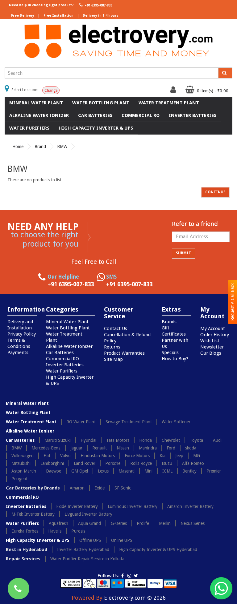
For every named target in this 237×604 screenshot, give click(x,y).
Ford (171, 447)
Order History (214, 334)
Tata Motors (117, 440)
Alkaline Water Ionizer (39, 115)
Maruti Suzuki (57, 440)
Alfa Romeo (193, 463)
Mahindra (148, 447)
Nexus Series (193, 523)
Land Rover (84, 463)
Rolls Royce (141, 463)
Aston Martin (23, 471)
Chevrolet (171, 440)
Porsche (112, 463)
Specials (170, 352)
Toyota (196, 440)
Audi (217, 440)
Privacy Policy (21, 334)
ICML (167, 471)
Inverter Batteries (192, 115)
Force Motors (137, 455)
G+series (119, 523)
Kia (162, 455)
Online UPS (121, 540)
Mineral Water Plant (36, 103)
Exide (99, 487)
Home (17, 146)
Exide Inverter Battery (77, 506)
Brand (40, 146)
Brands (169, 321)
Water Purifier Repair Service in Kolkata (87, 558)
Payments (17, 352)
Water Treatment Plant (169, 103)
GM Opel (79, 471)
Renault (99, 447)
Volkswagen (22, 455)
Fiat (47, 455)
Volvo (65, 455)
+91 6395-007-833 (98, 5)
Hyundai (88, 440)
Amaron (77, 487)
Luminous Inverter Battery (132, 506)
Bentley (189, 471)
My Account (212, 328)
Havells (54, 531)
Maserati (126, 471)
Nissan (123, 447)
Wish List (209, 341)
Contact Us (115, 328)
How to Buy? (175, 358)
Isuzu (167, 463)
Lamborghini (52, 463)
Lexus (103, 471)
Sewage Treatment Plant (129, 421)
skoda (190, 447)
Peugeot (19, 478)
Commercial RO (141, 115)
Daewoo (53, 471)
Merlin (165, 523)
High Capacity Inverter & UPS (96, 128)
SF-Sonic (122, 487)
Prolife (143, 523)
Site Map (113, 359)
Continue (215, 192)
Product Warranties (124, 353)
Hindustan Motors (98, 455)
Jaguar (76, 447)
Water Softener (176, 421)
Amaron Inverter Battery (190, 506)
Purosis (78, 531)
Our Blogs (210, 353)
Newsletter (212, 347)
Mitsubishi (21, 463)
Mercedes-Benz (45, 447)
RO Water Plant (81, 421)
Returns (112, 347)
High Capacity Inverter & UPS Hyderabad (158, 549)
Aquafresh (58, 523)
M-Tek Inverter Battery (33, 514)
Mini (148, 471)
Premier (213, 471)
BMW (62, 146)
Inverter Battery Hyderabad (83, 549)
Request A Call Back (232, 302)
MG (196, 455)
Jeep (179, 455)
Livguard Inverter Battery (88, 514)
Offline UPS (90, 540)
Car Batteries (95, 115)
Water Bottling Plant (100, 103)
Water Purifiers (29, 128)
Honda (145, 440)
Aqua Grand (89, 523)
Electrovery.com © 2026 (135, 597)
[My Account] (173, 91)
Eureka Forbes (24, 531)
